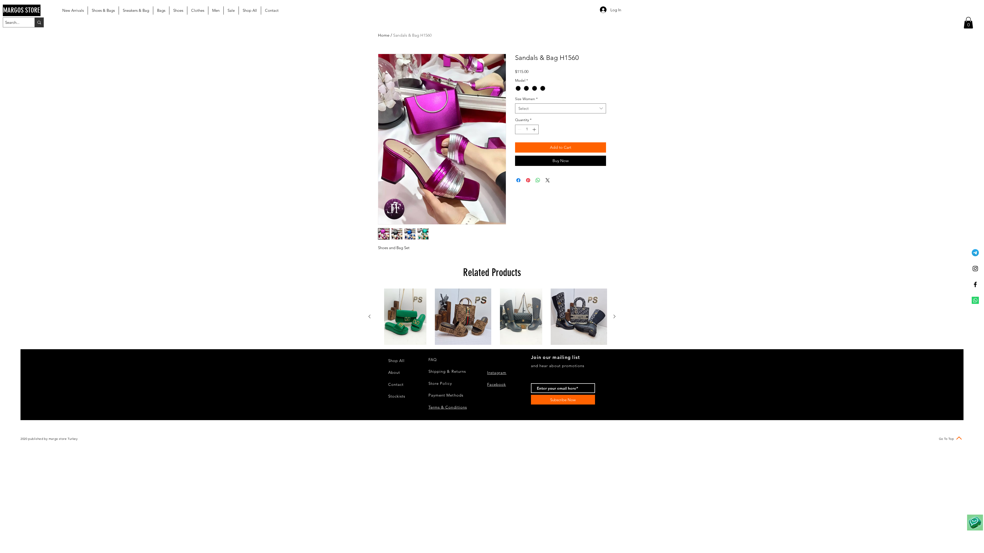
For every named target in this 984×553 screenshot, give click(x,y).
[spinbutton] (526, 129)
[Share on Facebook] (518, 180)
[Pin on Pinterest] (528, 180)
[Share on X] (548, 180)
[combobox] (560, 108)
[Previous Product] (369, 316)
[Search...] (39, 22)
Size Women (526, 99)
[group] (492, 316)
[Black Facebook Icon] (975, 284)
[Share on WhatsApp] (538, 180)
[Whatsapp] (975, 300)
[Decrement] (519, 129)
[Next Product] (614, 316)
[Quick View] (405, 317)
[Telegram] (975, 252)
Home (383, 35)
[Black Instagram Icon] (975, 268)
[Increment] (534, 129)
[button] (968, 22)
